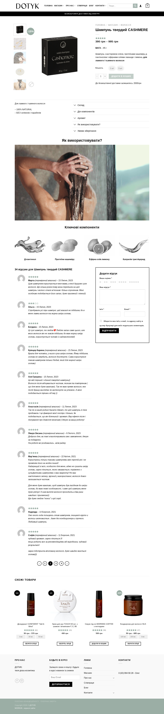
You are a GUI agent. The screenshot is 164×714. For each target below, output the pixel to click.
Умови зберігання (87, 131)
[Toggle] (74, 105)
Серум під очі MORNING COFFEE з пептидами (99, 625)
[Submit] (135, 6)
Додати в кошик (121, 76)
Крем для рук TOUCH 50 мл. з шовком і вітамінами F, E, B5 (65, 625)
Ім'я (102, 309)
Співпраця (82, 6)
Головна (48, 6)
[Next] (87, 55)
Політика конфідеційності (27, 701)
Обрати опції (31, 643)
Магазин (58, 6)
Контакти (99, 6)
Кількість (99, 68)
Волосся (126, 25)
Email (127, 309)
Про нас (70, 6)
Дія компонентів (86, 111)
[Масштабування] (31, 84)
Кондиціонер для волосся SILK (133, 624)
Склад (81, 105)
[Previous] (32, 55)
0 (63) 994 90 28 (126, 673)
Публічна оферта (48, 701)
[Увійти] (140, 6)
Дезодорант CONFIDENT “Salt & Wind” (30, 625)
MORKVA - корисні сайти (25, 708)
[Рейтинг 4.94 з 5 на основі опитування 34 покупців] (122, 38)
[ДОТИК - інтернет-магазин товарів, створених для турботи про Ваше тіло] (27, 6)
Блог (91, 6)
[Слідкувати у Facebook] (17, 681)
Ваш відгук (105, 287)
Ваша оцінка (106, 278)
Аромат (81, 118)
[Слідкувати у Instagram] (22, 681)
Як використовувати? (89, 124)
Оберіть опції (65, 643)
